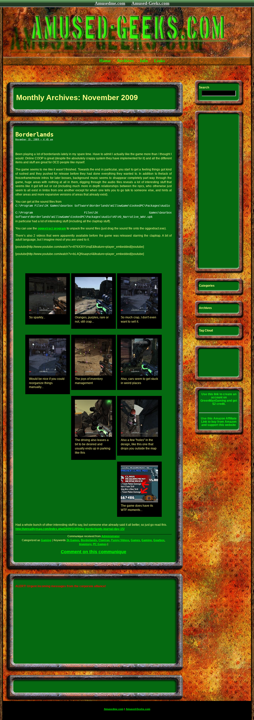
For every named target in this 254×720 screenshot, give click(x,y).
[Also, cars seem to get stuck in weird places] (139, 374)
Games (135, 540)
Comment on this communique (93, 551)
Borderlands (34, 134)
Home (105, 60)
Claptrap (104, 540)
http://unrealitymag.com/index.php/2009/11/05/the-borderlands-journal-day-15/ (70, 529)
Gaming (46, 540)
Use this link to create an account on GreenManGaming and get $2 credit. (218, 399)
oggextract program (52, 228)
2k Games (72, 540)
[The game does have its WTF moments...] (139, 501)
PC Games (100, 544)
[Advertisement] (93, 72)
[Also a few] (139, 436)
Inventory (85, 544)
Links (159, 60)
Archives (125, 60)
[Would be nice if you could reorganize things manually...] (47, 374)
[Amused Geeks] (111, 56)
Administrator (110, 536)
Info (144, 60)
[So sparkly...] (47, 313)
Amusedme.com (110, 3)
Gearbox (158, 540)
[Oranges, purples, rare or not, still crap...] (93, 313)
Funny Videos (120, 540)
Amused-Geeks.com (150, 3)
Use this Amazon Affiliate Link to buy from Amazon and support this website (219, 422)
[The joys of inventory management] (93, 374)
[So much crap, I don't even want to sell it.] (139, 313)
